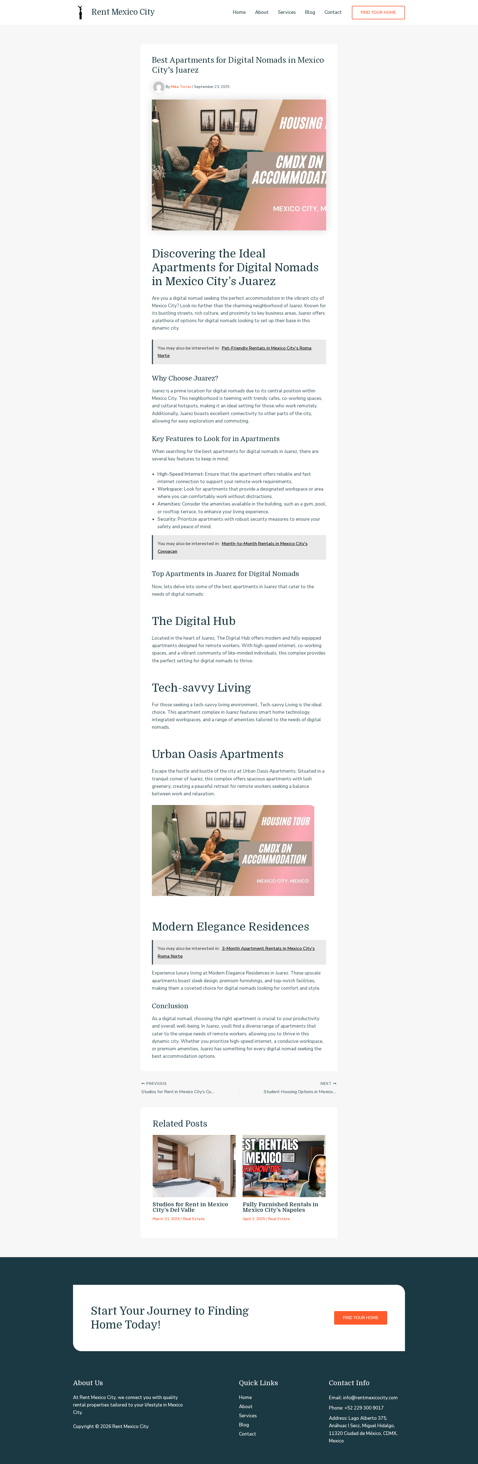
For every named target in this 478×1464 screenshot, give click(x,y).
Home (239, 12)
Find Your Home (360, 1317)
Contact (333, 12)
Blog (310, 12)
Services (287, 12)
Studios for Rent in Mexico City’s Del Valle (190, 1207)
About (262, 12)
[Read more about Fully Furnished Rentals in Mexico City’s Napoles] (284, 1165)
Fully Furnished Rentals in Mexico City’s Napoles (280, 1207)
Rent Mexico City (123, 12)
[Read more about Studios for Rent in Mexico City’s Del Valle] (194, 1165)
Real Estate (194, 1218)
